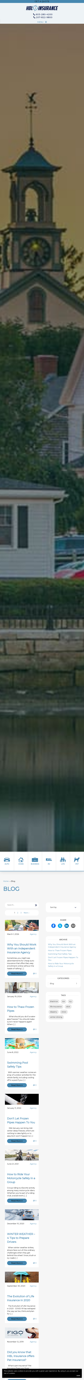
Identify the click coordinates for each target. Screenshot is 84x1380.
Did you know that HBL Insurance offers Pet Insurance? (20, 1356)
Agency (33, 934)
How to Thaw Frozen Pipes (60, 950)
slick (68, 1007)
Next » (26, 913)
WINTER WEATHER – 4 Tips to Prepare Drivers (21, 1237)
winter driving (56, 1017)
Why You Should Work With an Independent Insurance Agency (21, 948)
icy (70, 1001)
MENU (41, 22)
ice (63, 1001)
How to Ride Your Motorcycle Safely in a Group (21, 1178)
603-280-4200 (44, 14)
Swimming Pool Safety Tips (60, 954)
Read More (16, 974)
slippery (53, 1012)
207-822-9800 (43, 17)
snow (64, 1012)
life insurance (56, 1007)
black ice (54, 1001)
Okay (78, 1375)
